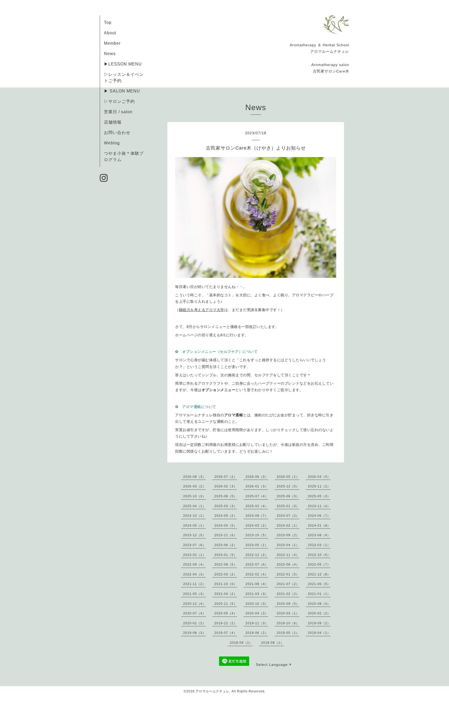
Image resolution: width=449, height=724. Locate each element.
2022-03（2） (225, 574)
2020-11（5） (225, 604)
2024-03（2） (257, 525)
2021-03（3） (257, 594)
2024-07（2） (288, 516)
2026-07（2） (225, 477)
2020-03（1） (288, 613)
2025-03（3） (225, 506)
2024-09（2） (225, 516)
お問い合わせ (117, 132)
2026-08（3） (194, 477)
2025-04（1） (194, 506)
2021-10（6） (225, 584)
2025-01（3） (288, 506)
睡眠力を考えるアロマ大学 (201, 310)
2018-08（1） (272, 643)
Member (112, 43)
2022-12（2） (257, 555)
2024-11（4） (319, 506)
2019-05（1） (288, 633)
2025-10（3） (194, 496)
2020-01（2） (194, 623)
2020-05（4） (225, 613)
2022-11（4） (288, 555)
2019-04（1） (319, 633)
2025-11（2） (319, 486)
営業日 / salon (118, 112)
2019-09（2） (319, 623)
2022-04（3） (194, 574)
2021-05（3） (194, 594)
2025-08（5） (225, 496)
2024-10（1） (194, 516)
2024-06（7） (319, 516)
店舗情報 (113, 122)
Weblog (112, 143)
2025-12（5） (288, 486)
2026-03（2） (194, 486)
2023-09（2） (288, 535)
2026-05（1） (288, 477)
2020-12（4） (194, 604)
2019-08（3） (194, 633)
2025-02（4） (257, 506)
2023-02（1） (194, 555)
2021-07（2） (288, 584)
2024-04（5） (225, 525)
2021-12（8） (319, 574)
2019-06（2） (257, 633)
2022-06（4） (288, 564)
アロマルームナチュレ (212, 691)
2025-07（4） (257, 496)
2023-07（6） (194, 545)
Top (107, 22)
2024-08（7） (257, 516)
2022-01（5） (288, 574)
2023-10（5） (257, 535)
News (110, 53)
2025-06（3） (288, 496)
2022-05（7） (319, 564)
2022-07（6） (257, 564)
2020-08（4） (319, 604)
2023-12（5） (194, 535)
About (110, 33)
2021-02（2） (288, 594)
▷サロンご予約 (119, 101)
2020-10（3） (257, 604)
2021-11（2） (194, 584)
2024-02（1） (288, 525)
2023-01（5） (225, 555)
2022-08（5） (225, 564)
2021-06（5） (319, 584)
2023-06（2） (225, 545)
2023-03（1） (319, 545)
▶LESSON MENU (123, 64)
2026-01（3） (257, 486)
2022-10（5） (319, 555)
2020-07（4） (194, 613)
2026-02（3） (225, 486)
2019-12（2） (225, 623)
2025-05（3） (319, 496)
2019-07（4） (225, 633)
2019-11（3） (257, 623)
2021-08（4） (257, 584)
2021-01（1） (319, 594)
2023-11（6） (225, 535)
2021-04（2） (225, 594)
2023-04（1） (288, 545)
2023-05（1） (257, 545)
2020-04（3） (257, 613)
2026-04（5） (319, 477)
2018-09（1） (241, 643)
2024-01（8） (319, 525)
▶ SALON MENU (122, 91)
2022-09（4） (194, 564)
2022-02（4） (257, 574)
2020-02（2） (319, 613)
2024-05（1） (194, 525)
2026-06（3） (257, 477)
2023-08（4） (319, 535)
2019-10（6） (288, 623)
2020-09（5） (288, 604)
